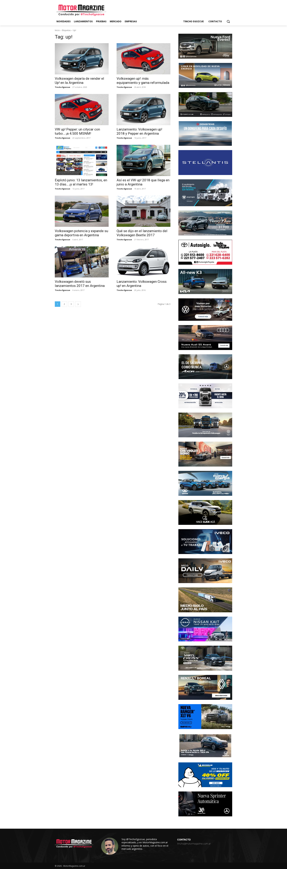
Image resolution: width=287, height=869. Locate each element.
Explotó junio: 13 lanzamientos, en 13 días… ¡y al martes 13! (81, 182)
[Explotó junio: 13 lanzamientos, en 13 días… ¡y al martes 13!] (82, 160)
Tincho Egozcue (62, 87)
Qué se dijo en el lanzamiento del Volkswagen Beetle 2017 (142, 233)
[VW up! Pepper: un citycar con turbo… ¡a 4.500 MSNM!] (82, 109)
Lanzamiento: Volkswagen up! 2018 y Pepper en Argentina (139, 131)
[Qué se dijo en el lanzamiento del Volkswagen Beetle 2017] (143, 211)
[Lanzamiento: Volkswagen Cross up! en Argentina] (143, 262)
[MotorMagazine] (81, 10)
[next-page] (78, 304)
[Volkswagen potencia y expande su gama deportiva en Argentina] (82, 211)
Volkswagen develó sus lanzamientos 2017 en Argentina (80, 284)
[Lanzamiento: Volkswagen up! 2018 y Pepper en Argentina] (143, 109)
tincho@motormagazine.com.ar (194, 843)
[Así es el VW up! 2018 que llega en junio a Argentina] (143, 160)
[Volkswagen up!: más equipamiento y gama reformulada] (143, 58)
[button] (228, 21)
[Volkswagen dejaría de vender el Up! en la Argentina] (82, 58)
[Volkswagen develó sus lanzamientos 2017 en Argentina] (82, 262)
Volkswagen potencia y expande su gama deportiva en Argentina (81, 233)
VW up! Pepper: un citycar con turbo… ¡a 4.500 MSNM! (77, 131)
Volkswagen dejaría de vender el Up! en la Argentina (79, 81)
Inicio (57, 30)
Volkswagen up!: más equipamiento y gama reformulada (143, 81)
